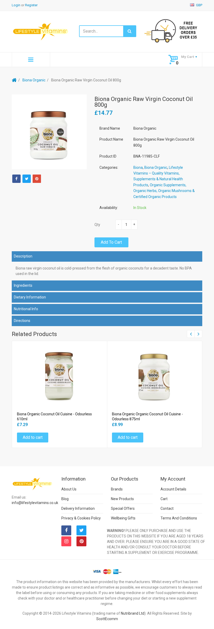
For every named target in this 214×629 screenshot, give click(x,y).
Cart (164, 499)
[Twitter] (26, 179)
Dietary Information (30, 297)
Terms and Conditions (178, 518)
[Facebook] (16, 179)
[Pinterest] (81, 541)
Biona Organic (33, 80)
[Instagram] (66, 541)
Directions (22, 321)
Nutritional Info (26, 309)
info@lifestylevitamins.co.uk (35, 503)
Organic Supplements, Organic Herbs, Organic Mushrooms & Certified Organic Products (164, 191)
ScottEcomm (107, 619)
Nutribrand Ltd (132, 613)
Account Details (173, 489)
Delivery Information (78, 508)
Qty (97, 225)
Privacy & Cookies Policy (81, 518)
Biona (138, 167)
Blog (65, 499)
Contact (167, 508)
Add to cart (111, 242)
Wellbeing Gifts (123, 518)
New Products (122, 499)
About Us (68, 489)
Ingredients (23, 285)
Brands (117, 489)
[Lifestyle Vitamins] (41, 31)
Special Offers (123, 508)
